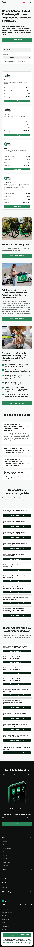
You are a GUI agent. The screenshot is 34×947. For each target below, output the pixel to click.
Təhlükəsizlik (5, 926)
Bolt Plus (5, 865)
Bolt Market (6, 858)
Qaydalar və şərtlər (7, 912)
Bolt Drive (5, 851)
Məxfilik (4, 916)
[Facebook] (10, 905)
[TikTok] (31, 905)
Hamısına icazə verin (24, 935)
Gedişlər (5, 841)
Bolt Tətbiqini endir (17, 256)
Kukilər (4, 923)
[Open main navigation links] (30, 2)
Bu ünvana (5, 54)
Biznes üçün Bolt (7, 862)
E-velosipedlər (7, 848)
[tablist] (17, 808)
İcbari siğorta (5, 919)
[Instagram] (20, 905)
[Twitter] (15, 905)
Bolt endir (17, 823)
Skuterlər (5, 845)
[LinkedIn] (26, 905)
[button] (28, 427)
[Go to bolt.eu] (4, 2)
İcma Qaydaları (6, 930)
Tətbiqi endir (17, 40)
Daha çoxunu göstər (16, 515)
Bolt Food (5, 855)
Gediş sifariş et (17, 101)
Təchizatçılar (5, 909)
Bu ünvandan (6, 47)
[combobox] (17, 50)
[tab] (12, 808)
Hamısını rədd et (9, 935)
